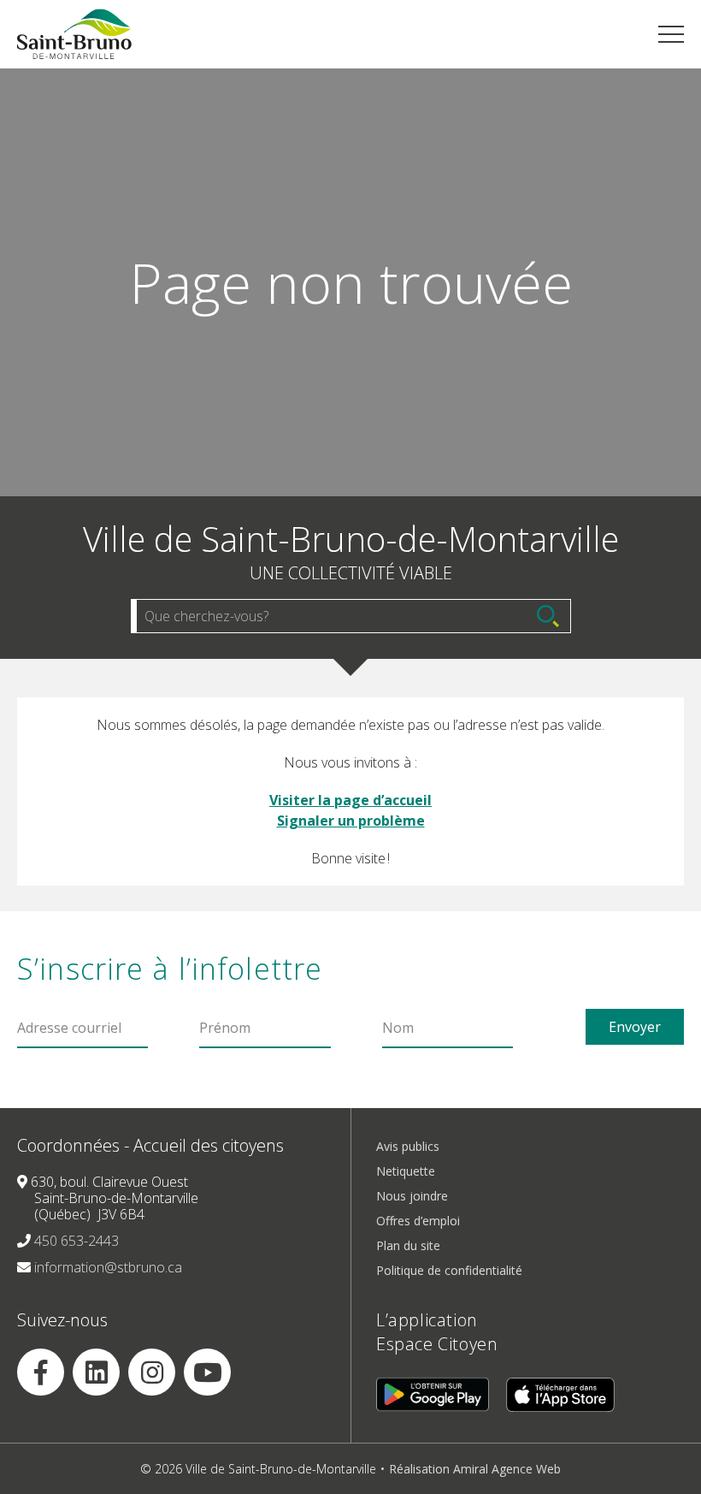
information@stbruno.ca (108, 1267)
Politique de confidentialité (449, 1270)
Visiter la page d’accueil (350, 800)
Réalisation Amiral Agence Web (475, 1469)
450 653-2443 (76, 1240)
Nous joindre (412, 1196)
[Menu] (671, 34)
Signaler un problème (351, 820)
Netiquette (405, 1171)
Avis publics (407, 1146)
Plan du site (408, 1245)
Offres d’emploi (418, 1220)
